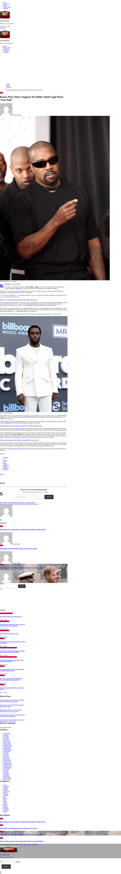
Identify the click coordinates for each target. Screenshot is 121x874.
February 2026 (7, 742)
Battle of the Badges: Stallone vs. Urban (9, 633)
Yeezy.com (40, 314)
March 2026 (6, 741)
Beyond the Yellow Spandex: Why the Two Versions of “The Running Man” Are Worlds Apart (12, 625)
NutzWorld (6, 49)
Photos (5, 804)
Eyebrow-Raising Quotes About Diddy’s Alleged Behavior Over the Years (19, 440)
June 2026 (6, 736)
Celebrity (5, 788)
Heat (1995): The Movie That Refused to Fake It (11, 616)
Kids (4, 797)
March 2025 (6, 758)
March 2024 (6, 776)
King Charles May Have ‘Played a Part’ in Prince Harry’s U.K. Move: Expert (21, 567)
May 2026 (6, 738)
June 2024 (6, 772)
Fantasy (5, 792)
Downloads (6, 791)
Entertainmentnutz (4, 21)
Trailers (5, 811)
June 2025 (6, 754)
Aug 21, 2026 (16, 544)
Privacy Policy (7, 7)
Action (5, 785)
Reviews (5, 805)
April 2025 (6, 757)
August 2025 (6, 751)
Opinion (10, 613)
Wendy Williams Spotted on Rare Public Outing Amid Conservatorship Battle (12, 715)
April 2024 (6, 775)
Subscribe (5, 8)
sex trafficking (18, 288)
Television (6, 810)
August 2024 (6, 769)
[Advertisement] (60, 70)
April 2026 (6, 739)
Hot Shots (5, 794)
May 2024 (6, 773)
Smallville (5, 808)
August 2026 (6, 733)
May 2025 (6, 755)
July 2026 (5, 735)
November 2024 (7, 764)
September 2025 (7, 749)
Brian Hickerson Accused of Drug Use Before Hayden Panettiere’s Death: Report (22, 529)
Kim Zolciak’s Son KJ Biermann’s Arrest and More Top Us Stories (18, 548)
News (1, 92)
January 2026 (6, 744)
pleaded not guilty (19, 428)
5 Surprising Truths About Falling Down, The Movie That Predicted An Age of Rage (12, 670)
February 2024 (7, 778)
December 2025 (7, 745)
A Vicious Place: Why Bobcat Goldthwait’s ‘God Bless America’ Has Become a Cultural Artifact (12, 651)
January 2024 (6, 779)
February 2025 (7, 760)
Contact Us (6, 4)
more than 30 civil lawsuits (17, 448)
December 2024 (7, 763)
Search (2, 583)
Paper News (27, 844)
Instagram (28, 415)
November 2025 (7, 746)
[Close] (0, 860)
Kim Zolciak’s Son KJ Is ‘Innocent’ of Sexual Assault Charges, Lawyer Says (12, 720)
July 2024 (5, 770)
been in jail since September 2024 (14, 421)
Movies (7, 647)
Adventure (6, 786)
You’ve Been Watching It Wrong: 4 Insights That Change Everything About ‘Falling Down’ (11, 679)
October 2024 (6, 766)
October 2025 (6, 748)
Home (5, 2)
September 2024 (7, 767)
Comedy (5, 789)
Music (5, 799)
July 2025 (5, 752)
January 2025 (6, 761)
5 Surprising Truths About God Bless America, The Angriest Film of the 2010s (11, 660)
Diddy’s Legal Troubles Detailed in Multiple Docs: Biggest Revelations (18, 299)
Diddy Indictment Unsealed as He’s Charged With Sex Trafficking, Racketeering (21, 425)
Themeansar (35, 844)
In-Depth (2, 613)
